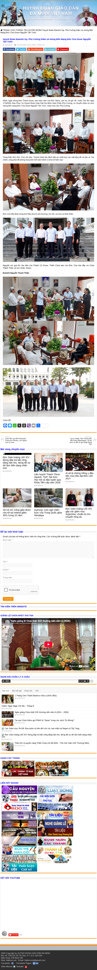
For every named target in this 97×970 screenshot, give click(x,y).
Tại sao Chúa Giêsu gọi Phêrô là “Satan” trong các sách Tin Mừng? (44, 720)
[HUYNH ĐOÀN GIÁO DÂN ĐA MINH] (48, 13)
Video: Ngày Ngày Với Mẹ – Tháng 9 (18, 706)
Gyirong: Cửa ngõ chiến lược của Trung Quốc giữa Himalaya (48, 513)
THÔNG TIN (21, 30)
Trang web (7, 577)
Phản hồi (28, 691)
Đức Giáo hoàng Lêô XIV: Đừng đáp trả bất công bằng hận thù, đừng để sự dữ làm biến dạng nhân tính (16, 462)
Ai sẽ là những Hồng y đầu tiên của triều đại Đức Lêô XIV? (79, 476)
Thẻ (36, 691)
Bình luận (8, 540)
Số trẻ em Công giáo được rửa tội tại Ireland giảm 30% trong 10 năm (17, 513)
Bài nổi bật (17, 691)
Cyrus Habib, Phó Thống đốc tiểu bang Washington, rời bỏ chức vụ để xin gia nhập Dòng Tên (80, 440)
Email (6, 570)
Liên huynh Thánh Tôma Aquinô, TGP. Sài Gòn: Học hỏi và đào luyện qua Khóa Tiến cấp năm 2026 (47, 478)
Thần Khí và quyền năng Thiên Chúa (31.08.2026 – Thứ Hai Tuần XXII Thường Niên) (52, 743)
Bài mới (5, 691)
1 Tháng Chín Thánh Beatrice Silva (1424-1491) (36, 696)
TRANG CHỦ (8, 30)
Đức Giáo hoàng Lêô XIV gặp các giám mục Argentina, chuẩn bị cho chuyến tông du (79, 512)
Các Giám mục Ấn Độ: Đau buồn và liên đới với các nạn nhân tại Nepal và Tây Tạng (42, 728)
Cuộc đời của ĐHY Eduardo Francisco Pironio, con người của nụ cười (16, 439)
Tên (5, 562)
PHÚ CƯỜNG (31, 45)
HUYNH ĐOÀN (34, 30)
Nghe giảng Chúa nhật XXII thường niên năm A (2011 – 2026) (41, 712)
